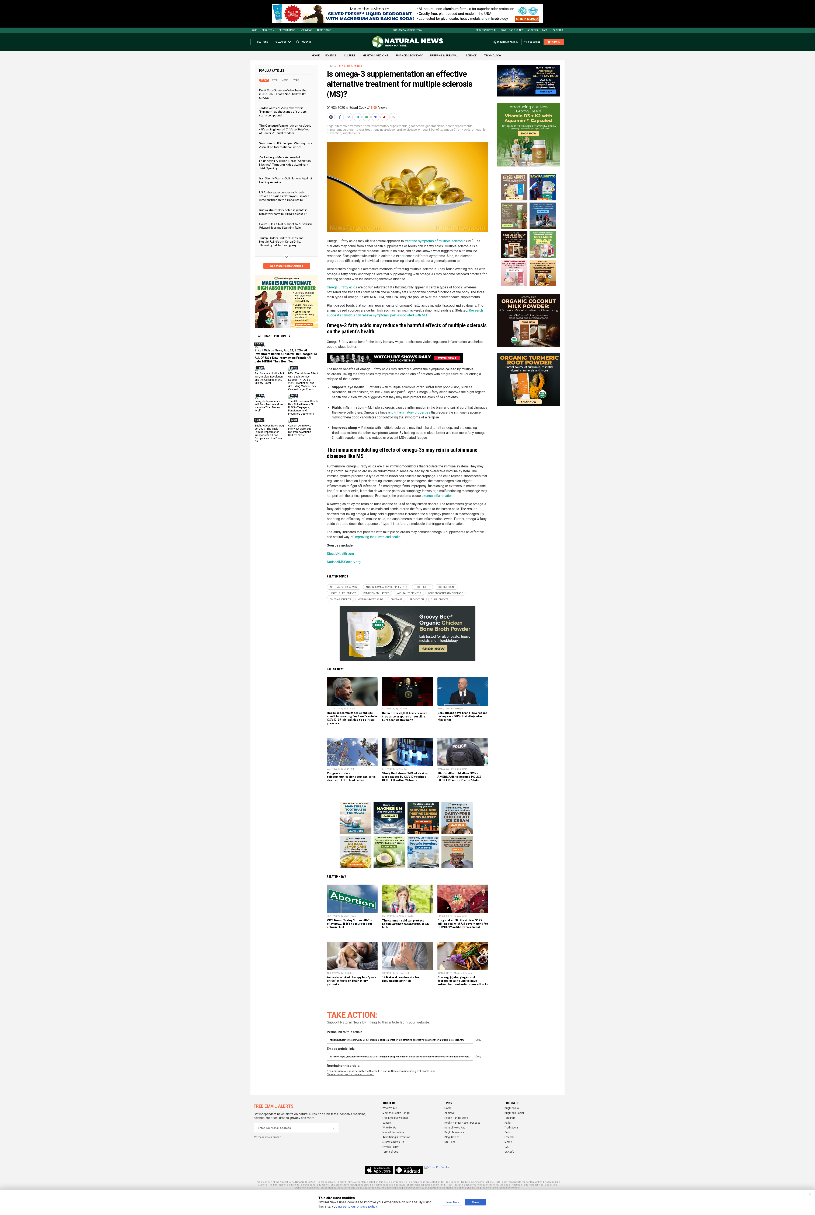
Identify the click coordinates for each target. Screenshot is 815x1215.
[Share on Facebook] (340, 117)
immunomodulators (340, 129)
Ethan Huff (348, 769)
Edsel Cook (357, 108)
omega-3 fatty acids (457, 129)
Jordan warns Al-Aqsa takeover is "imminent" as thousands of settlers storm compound (283, 111)
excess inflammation (437, 496)
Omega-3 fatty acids (342, 287)
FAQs (544, 30)
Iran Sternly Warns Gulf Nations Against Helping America (285, 180)
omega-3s (479, 129)
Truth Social (511, 1127)
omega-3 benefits (430, 129)
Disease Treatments (349, 66)
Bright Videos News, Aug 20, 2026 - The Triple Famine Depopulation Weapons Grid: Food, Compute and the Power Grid (269, 433)
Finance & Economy (409, 55)
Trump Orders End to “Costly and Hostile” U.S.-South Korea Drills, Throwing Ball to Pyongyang (281, 241)
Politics (330, 55)
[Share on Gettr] (384, 117)
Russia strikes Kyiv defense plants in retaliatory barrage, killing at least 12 (283, 211)
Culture (349, 55)
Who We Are (389, 1108)
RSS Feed (449, 1142)
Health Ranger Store (456, 1117)
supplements (351, 133)
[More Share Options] (393, 117)
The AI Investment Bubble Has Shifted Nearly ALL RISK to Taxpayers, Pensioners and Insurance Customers (303, 407)
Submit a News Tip (393, 1142)
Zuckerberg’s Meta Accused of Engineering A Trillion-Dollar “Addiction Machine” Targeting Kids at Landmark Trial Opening (285, 162)
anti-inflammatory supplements (386, 126)
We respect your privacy (267, 1137)
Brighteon (268, 30)
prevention (334, 133)
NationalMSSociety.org (344, 562)
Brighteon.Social (514, 1113)
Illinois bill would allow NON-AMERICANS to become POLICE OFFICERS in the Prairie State (459, 777)
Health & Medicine (375, 55)
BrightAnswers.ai (486, 30)
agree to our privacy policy (357, 1206)
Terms (350, 1182)
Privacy (340, 1182)
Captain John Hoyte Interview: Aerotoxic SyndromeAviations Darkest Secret (299, 430)
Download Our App (512, 30)
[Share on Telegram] (358, 117)
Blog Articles (451, 1137)
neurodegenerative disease (398, 129)
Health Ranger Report (271, 336)
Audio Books (324, 30)
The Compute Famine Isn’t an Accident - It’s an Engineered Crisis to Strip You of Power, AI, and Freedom (285, 129)
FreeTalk (509, 1137)
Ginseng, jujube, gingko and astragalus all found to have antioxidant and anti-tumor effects (462, 981)
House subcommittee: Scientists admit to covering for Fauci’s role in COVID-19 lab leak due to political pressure (352, 718)
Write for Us (389, 1127)
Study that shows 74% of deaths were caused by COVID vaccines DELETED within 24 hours (405, 777)
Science (471, 55)
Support (386, 1122)
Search (560, 30)
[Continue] (334, 1128)
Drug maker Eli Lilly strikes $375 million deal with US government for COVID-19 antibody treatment (462, 924)
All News (449, 1113)
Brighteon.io (511, 1108)
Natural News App (454, 1127)
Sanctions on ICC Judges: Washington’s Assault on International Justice (285, 144)
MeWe (508, 1142)
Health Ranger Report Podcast (462, 1122)
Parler (507, 1122)
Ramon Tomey (460, 769)
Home (253, 30)
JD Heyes (458, 708)
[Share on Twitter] (349, 117)
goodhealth (416, 126)
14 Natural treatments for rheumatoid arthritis (400, 979)
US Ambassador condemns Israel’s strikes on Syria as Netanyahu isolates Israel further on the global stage (284, 195)
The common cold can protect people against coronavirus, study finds (405, 924)
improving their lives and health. (377, 537)
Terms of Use (390, 1151)
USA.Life (509, 1151)
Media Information (393, 1132)
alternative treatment (349, 126)
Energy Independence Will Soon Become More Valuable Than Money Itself (269, 406)
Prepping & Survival (444, 55)
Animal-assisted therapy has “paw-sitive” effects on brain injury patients (351, 981)
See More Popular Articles (286, 265)
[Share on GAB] (367, 117)
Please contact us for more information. (350, 1074)
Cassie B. (403, 708)
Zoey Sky (403, 769)
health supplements (459, 126)
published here (371, 1187)
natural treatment (367, 129)
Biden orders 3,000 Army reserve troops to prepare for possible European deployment (404, 716)
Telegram (510, 1117)
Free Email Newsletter (395, 1117)
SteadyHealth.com (340, 554)
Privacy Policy (390, 1146)
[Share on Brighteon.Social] (331, 117)
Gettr (507, 1132)
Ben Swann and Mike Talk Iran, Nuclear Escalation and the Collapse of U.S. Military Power (269, 378)
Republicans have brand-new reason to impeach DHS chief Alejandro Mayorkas (462, 716)
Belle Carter (349, 708)
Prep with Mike (287, 30)
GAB (507, 1146)
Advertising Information (396, 1137)
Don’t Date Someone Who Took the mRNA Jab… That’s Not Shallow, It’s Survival (282, 93)
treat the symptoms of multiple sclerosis (435, 241)
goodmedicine (434, 126)
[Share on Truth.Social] (375, 117)
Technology (492, 55)
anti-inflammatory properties (409, 412)
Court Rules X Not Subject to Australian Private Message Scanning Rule (285, 225)
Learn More (452, 1202)
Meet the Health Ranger (396, 1113)
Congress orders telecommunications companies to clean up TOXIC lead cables (351, 777)
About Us (532, 30)
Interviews (306, 30)
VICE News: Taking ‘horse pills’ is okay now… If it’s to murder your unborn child (349, 924)
